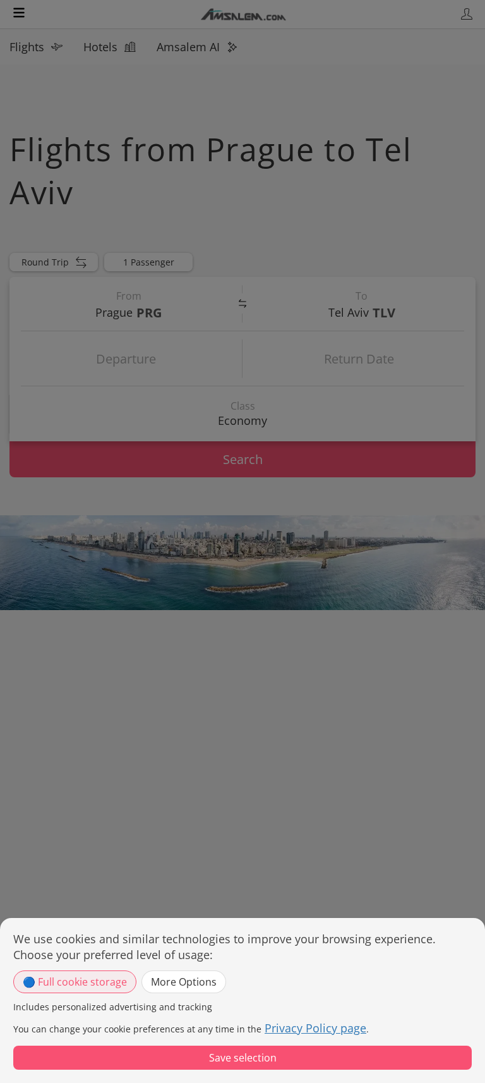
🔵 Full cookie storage (75, 982)
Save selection (243, 1058)
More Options (184, 982)
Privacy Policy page (315, 1028)
